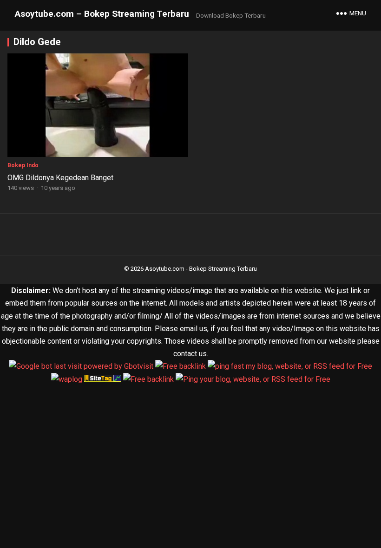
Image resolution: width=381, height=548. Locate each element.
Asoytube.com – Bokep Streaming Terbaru (102, 13)
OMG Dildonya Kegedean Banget (60, 177)
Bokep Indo (23, 165)
